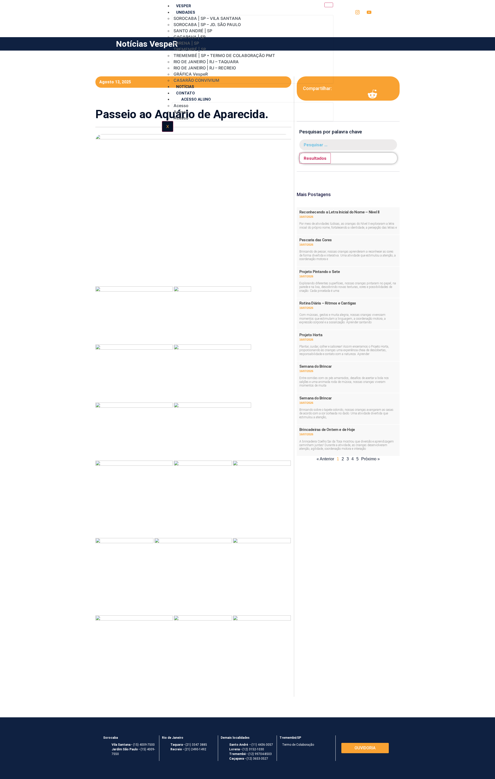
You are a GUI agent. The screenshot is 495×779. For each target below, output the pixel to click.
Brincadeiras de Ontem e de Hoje (327, 429)
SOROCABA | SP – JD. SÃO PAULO (207, 24)
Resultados (315, 158)
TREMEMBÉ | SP (190, 49)
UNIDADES (185, 12)
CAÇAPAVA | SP (189, 36)
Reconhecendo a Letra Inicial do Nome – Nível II (339, 212)
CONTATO (185, 93)
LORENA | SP (186, 43)
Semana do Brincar (315, 366)
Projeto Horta (311, 335)
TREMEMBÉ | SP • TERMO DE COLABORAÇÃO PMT (224, 55)
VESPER (183, 6)
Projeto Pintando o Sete (319, 271)
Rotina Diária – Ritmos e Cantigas (327, 303)
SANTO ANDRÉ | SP (193, 30)
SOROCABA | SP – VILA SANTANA (207, 18)
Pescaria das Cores (315, 240)
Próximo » (370, 459)
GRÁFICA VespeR (191, 74)
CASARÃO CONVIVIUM (196, 80)
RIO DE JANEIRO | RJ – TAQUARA (206, 61)
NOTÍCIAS (185, 86)
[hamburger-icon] (328, 5)
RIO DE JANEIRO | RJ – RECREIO (205, 67)
